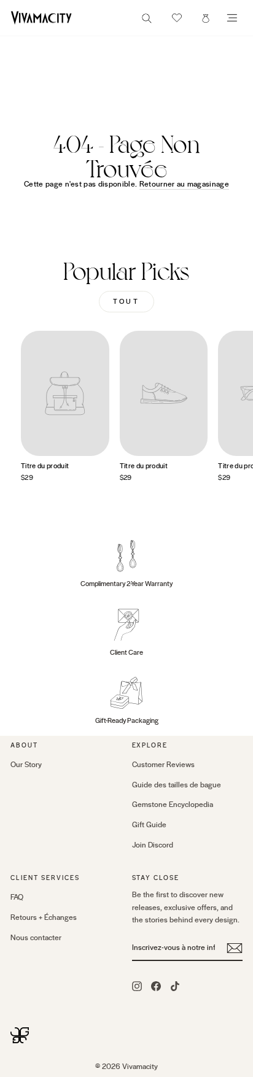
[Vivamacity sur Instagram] (137, 985)
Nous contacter (35, 937)
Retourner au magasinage (184, 184)
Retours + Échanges (43, 917)
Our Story (26, 764)
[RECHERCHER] (146, 22)
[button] (177, 18)
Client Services (45, 878)
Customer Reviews (163, 764)
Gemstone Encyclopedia (172, 804)
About (24, 745)
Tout (126, 302)
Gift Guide (149, 824)
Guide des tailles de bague (176, 785)
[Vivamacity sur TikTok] (175, 985)
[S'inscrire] (235, 948)
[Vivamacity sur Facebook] (156, 985)
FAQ (16, 897)
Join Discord (152, 845)
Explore (150, 745)
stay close (156, 878)
